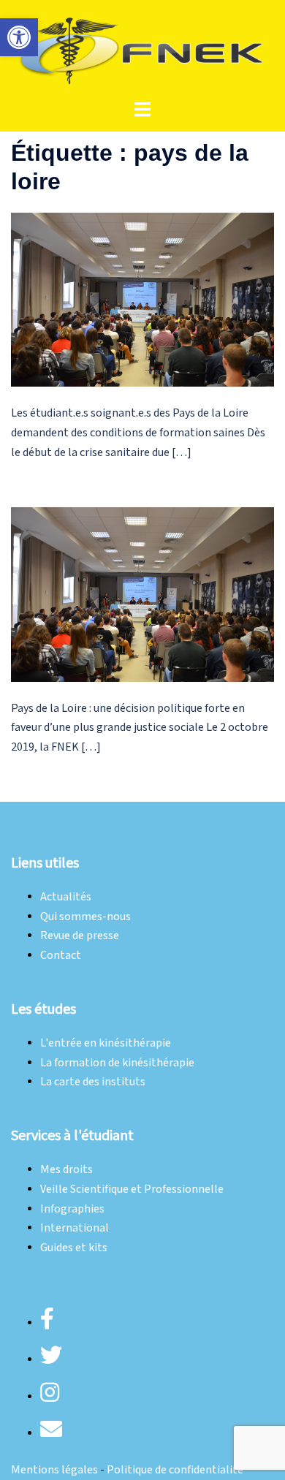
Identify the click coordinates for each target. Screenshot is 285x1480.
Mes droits (66, 1169)
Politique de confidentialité (175, 1470)
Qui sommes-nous (85, 917)
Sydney (237, 825)
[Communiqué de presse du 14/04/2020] (142, 299)
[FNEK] (142, 49)
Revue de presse (79, 936)
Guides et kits (73, 1248)
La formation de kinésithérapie (117, 1063)
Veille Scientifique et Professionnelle (132, 1189)
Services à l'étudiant (72, 1135)
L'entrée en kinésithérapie (105, 1043)
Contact (60, 955)
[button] (19, 37)
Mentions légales (54, 1470)
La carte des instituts (92, 1082)
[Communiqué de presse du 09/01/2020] (142, 594)
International (74, 1228)
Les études (43, 1009)
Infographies (72, 1209)
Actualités (65, 897)
